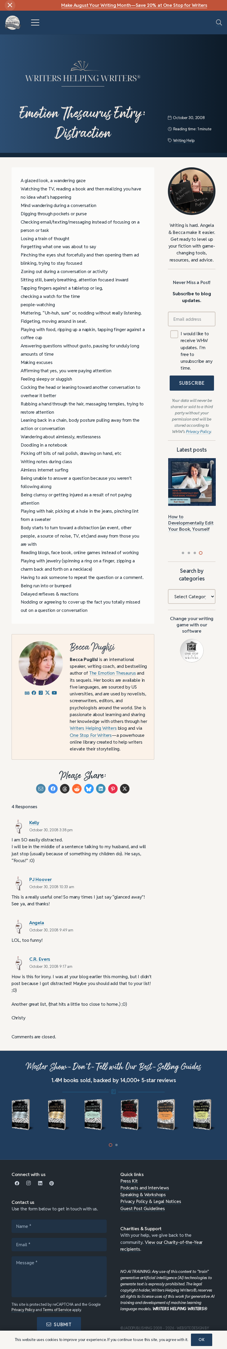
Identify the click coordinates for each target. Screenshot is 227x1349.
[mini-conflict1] (23, 1114)
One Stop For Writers (91, 735)
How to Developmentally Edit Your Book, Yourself (190, 523)
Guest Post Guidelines (142, 1208)
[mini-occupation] (59, 1114)
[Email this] (41, 788)
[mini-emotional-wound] (95, 1114)
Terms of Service (57, 1309)
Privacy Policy (23, 1309)
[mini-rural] (168, 1114)
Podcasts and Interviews (144, 1188)
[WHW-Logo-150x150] (13, 23)
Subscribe (192, 383)
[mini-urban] (132, 1114)
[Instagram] (29, 1183)
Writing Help (183, 140)
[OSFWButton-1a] (192, 651)
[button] (35, 22)
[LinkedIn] (40, 1183)
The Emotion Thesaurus (112, 673)
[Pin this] (113, 788)
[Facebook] (17, 1183)
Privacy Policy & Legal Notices (150, 1201)
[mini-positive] (204, 1114)
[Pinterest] (51, 1183)
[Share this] (53, 788)
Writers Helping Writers (93, 728)
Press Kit (129, 1181)
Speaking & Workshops (143, 1194)
